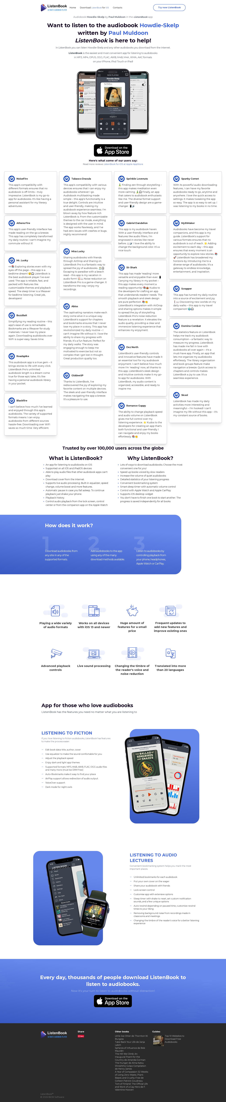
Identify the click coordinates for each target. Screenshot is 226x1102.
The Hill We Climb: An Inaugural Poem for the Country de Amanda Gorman (130, 1057)
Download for (94, 7)
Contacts (117, 7)
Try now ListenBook (169, 7)
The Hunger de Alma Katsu (129, 1063)
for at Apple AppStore (123, 164)
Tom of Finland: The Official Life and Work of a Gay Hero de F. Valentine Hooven (131, 1087)
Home (73, 7)
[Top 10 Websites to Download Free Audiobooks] (158, 1041)
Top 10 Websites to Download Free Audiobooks (174, 1039)
